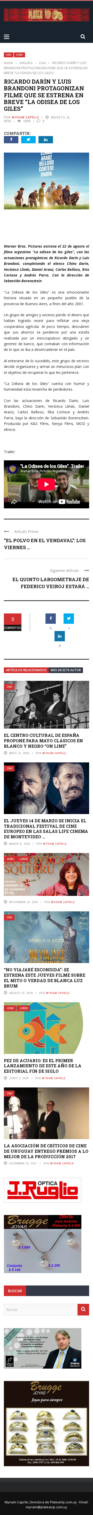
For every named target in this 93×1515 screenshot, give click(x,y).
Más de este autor (66, 670)
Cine (8, 55)
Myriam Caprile (25, 117)
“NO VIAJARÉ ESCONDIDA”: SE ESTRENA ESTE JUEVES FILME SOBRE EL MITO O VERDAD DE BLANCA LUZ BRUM (44, 977)
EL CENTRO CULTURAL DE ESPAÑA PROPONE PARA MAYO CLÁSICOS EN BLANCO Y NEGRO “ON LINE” (43, 740)
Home (19, 55)
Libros (24, 859)
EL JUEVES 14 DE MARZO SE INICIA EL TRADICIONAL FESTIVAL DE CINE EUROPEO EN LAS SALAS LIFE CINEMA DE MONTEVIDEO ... (46, 828)
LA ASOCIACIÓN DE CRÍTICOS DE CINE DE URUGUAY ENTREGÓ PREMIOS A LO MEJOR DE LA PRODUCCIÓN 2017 (46, 1151)
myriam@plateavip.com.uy (46, 1507)
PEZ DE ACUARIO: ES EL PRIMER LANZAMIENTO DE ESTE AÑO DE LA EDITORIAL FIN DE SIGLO (42, 1066)
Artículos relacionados (26, 670)
